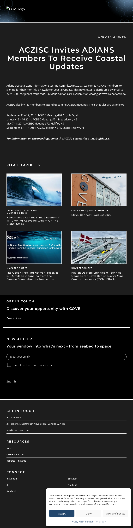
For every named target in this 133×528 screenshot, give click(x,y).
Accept (62, 513)
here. (52, 365)
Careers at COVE (15, 454)
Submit (11, 381)
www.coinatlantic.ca (114, 94)
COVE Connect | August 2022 (91, 214)
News (9, 448)
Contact (102, 521)
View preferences (115, 513)
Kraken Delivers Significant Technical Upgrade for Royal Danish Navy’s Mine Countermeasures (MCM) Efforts (97, 276)
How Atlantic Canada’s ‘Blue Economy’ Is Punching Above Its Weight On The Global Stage (33, 220)
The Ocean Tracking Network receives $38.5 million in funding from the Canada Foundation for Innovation (32, 276)
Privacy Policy (78, 521)
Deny (89, 513)
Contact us (13, 318)
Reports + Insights (16, 460)
